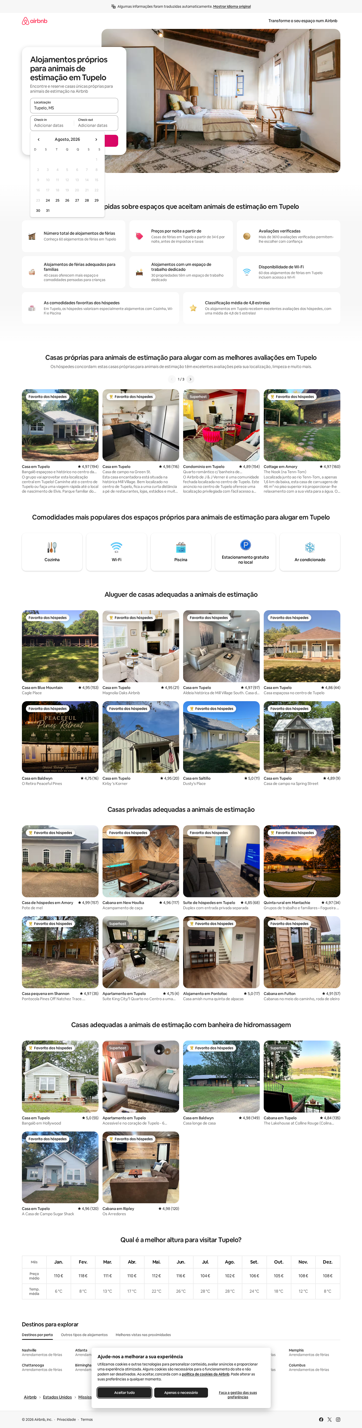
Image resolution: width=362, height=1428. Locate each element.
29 (97, 200)
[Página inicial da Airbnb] (34, 21)
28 (87, 200)
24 (48, 200)
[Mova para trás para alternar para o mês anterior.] (38, 139)
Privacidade (66, 1419)
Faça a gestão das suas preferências (238, 1394)
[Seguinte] (190, 379)
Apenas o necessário (181, 1392)
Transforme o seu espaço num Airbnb (302, 20)
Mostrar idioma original (232, 6)
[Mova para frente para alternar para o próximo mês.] (96, 139)
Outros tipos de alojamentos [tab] (84, 1335)
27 (77, 200)
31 (48, 210)
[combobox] (74, 108)
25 (57, 200)
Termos (87, 1419)
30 (38, 210)
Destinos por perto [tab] (37, 1335)
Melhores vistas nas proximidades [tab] (143, 1335)
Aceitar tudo (124, 1392)
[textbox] (52, 125)
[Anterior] (172, 379)
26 (67, 200)
